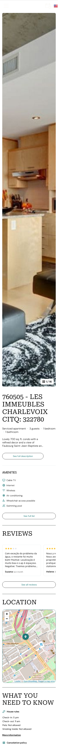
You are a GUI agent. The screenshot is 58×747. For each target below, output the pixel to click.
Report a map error (46, 681)
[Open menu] (6, 6)
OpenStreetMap (30, 681)
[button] (29, 643)
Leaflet (17, 681)
